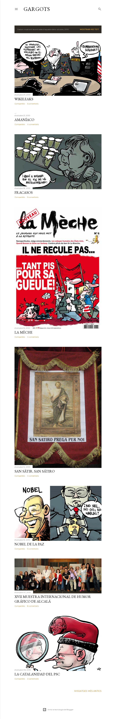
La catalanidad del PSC (37, 674)
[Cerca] (100, 8)
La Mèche (23, 332)
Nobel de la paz (29, 544)
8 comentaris (33, 606)
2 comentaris (33, 679)
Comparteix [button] (19, 104)
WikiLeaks (23, 99)
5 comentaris (32, 104)
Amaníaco (24, 119)
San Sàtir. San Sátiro (34, 471)
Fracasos (23, 192)
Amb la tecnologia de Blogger (60, 709)
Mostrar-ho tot (89, 29)
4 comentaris (33, 124)
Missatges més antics (88, 691)
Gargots (37, 9)
